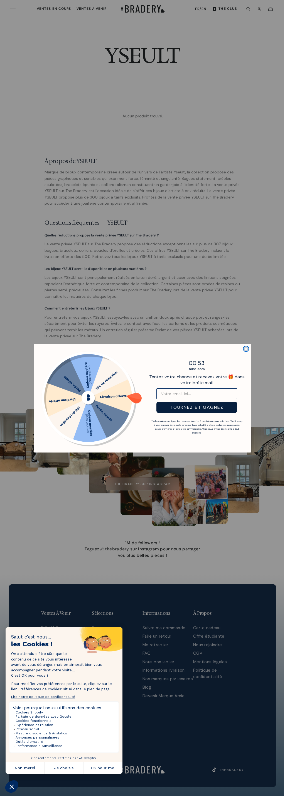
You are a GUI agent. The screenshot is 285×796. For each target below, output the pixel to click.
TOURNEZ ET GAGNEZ (195, 407)
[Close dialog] (244, 349)
